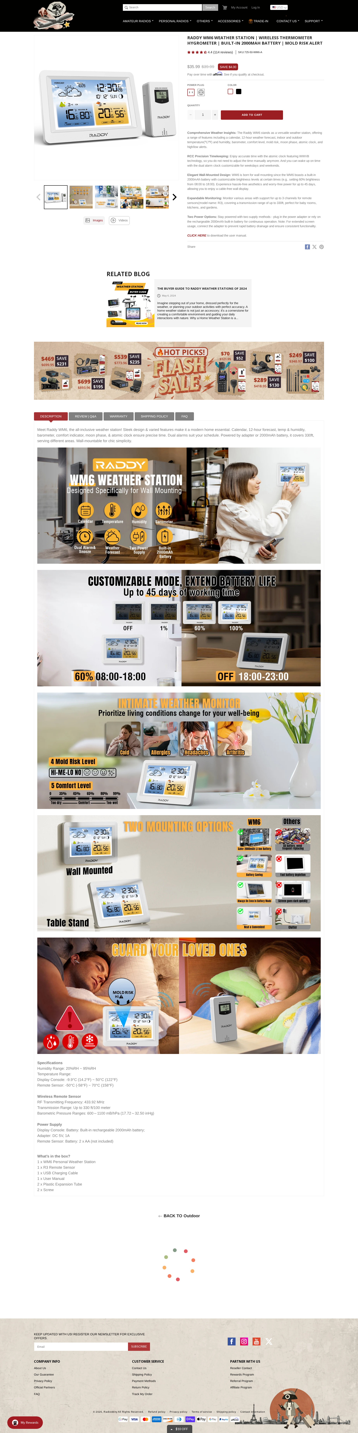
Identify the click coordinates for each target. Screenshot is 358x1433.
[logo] (54, 16)
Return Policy (140, 1387)
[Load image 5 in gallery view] (157, 197)
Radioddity (110, 1411)
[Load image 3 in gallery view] (106, 197)
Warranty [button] (118, 416)
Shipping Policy (142, 1374)
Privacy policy (178, 1411)
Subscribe (139, 1346)
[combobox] (162, 7)
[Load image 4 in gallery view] (131, 197)
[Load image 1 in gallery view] (55, 197)
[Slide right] (174, 197)
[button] (224, 7)
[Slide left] (38, 197)
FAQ (37, 1394)
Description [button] (51, 416)
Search (210, 7)
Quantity (193, 105)
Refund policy (157, 1411)
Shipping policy (226, 1411)
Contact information (252, 1411)
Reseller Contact (241, 1368)
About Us (40, 1368)
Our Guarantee (44, 1374)
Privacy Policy (43, 1381)
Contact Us (139, 1368)
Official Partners (44, 1387)
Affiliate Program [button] (241, 1387)
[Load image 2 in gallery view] (81, 197)
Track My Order (142, 1394)
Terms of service (202, 1411)
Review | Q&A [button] (85, 416)
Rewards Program (242, 1374)
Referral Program (241, 1381)
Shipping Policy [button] (154, 416)
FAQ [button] (184, 416)
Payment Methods (144, 1381)
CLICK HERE (196, 235)
